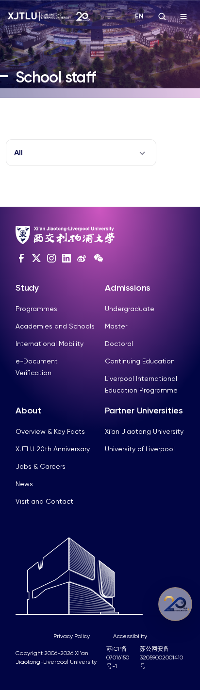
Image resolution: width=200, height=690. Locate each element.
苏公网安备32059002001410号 (161, 657)
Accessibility (130, 636)
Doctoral (119, 343)
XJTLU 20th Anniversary (53, 449)
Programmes (36, 308)
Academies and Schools (55, 326)
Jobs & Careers (41, 466)
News (24, 484)
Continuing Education (140, 361)
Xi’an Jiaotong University (144, 431)
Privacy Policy (71, 636)
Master (116, 326)
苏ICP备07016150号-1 (117, 657)
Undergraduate (129, 308)
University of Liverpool (140, 449)
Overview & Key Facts (50, 431)
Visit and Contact (44, 501)
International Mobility (49, 343)
